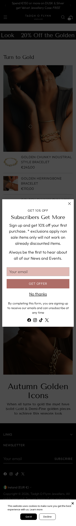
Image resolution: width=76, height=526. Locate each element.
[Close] (69, 203)
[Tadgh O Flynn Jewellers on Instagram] (35, 321)
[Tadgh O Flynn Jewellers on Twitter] (47, 321)
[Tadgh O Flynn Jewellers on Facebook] (29, 321)
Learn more (36, 509)
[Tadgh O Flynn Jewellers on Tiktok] (41, 321)
